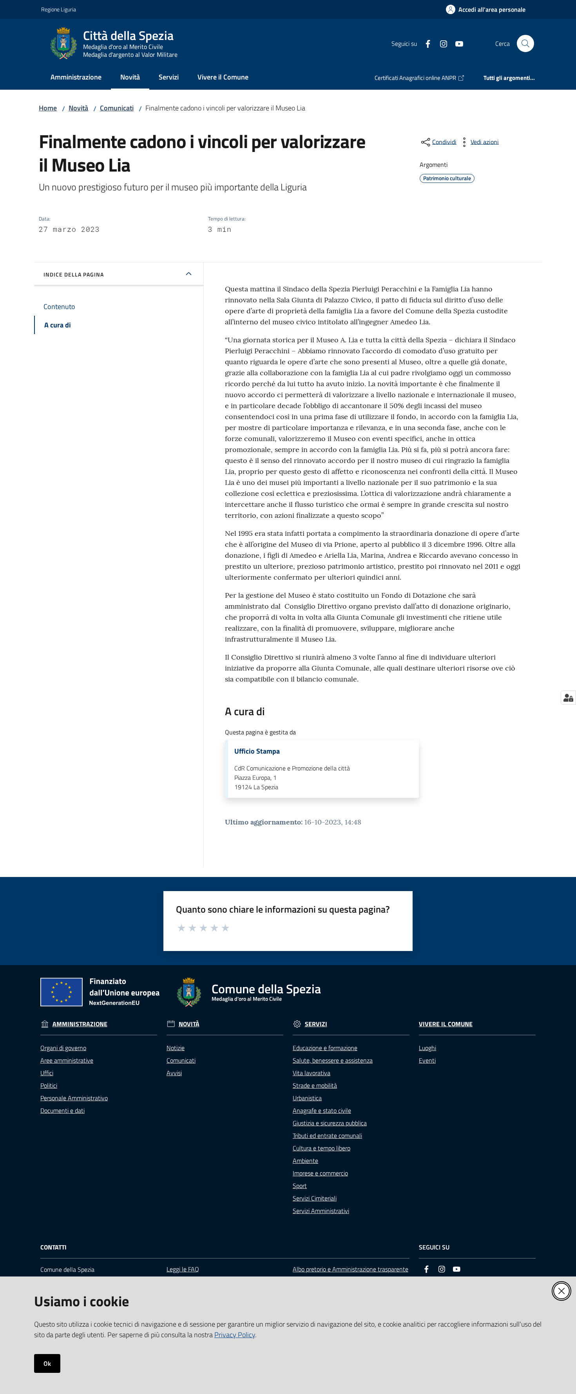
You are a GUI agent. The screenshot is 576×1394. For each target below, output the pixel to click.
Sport (300, 1185)
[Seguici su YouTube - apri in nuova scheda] (456, 43)
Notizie (176, 1047)
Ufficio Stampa (257, 751)
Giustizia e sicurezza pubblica (330, 1123)
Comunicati (117, 108)
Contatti (53, 1247)
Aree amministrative (66, 1060)
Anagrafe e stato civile (322, 1110)
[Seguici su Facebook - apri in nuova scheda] (425, 43)
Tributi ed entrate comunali (327, 1135)
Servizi (316, 1024)
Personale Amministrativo (74, 1098)
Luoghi (427, 1047)
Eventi (427, 1060)
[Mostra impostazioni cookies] (568, 698)
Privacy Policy (234, 1334)
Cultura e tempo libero (321, 1148)
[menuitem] (76, 78)
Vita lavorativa (311, 1073)
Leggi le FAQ (183, 1269)
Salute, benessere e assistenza (333, 1060)
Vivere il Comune (446, 1024)
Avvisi (174, 1073)
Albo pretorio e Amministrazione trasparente (350, 1269)
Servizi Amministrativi (321, 1210)
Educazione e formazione (325, 1047)
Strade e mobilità (315, 1085)
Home (48, 108)
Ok (47, 1363)
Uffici (46, 1073)
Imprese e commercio (320, 1173)
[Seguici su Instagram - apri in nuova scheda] (440, 43)
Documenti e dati (62, 1110)
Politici (48, 1085)
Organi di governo (63, 1047)
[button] (525, 43)
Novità (78, 108)
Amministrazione (80, 1024)
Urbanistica (307, 1098)
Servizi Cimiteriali (315, 1198)
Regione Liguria (58, 9)
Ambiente (305, 1160)
